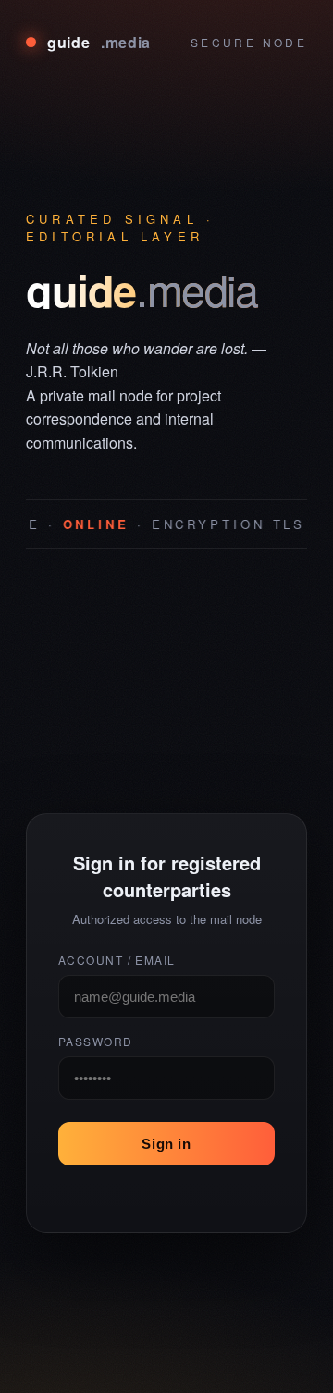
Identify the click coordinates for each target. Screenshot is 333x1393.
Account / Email (117, 960)
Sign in (166, 1144)
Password (95, 1041)
